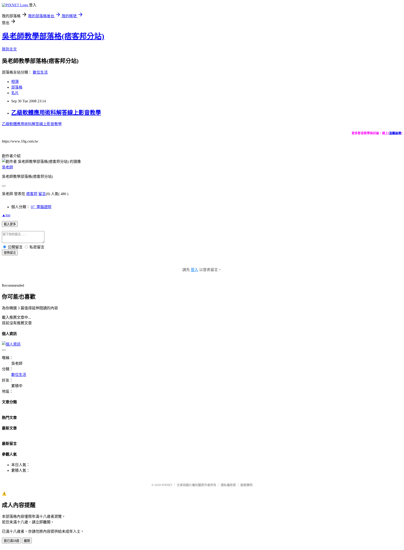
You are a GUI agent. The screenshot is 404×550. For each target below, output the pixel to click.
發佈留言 (10, 252)
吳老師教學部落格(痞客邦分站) (53, 36)
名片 (15, 93)
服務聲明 (246, 485)
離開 (27, 541)
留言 (42, 194)
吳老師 (7, 167)
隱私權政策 (228, 485)
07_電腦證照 (41, 207)
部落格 (16, 87)
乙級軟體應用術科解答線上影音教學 (56, 113)
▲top (6, 215)
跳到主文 (9, 49)
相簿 (15, 82)
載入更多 (10, 224)
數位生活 (40, 72)
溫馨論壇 (395, 133)
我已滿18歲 (11, 541)
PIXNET (167, 485)
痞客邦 (31, 194)
